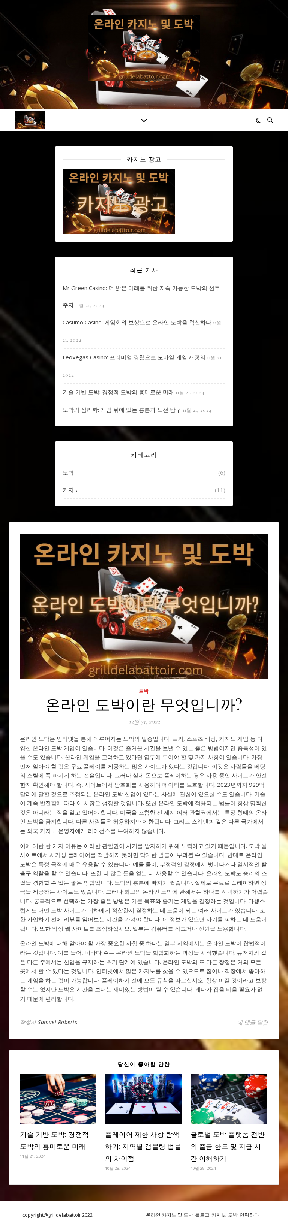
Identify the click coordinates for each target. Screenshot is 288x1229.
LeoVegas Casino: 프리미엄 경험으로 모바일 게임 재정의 (134, 357)
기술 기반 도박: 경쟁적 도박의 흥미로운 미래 (118, 392)
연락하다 (249, 1214)
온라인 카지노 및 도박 (169, 1214)
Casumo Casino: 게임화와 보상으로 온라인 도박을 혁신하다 (137, 322)
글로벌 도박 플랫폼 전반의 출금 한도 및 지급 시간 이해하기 (227, 1146)
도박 (68, 472)
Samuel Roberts (57, 1022)
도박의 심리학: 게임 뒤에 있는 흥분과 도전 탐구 (122, 409)
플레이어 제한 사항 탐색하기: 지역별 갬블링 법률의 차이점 (143, 1146)
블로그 (202, 1214)
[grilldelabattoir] (144, 48)
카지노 (71, 489)
